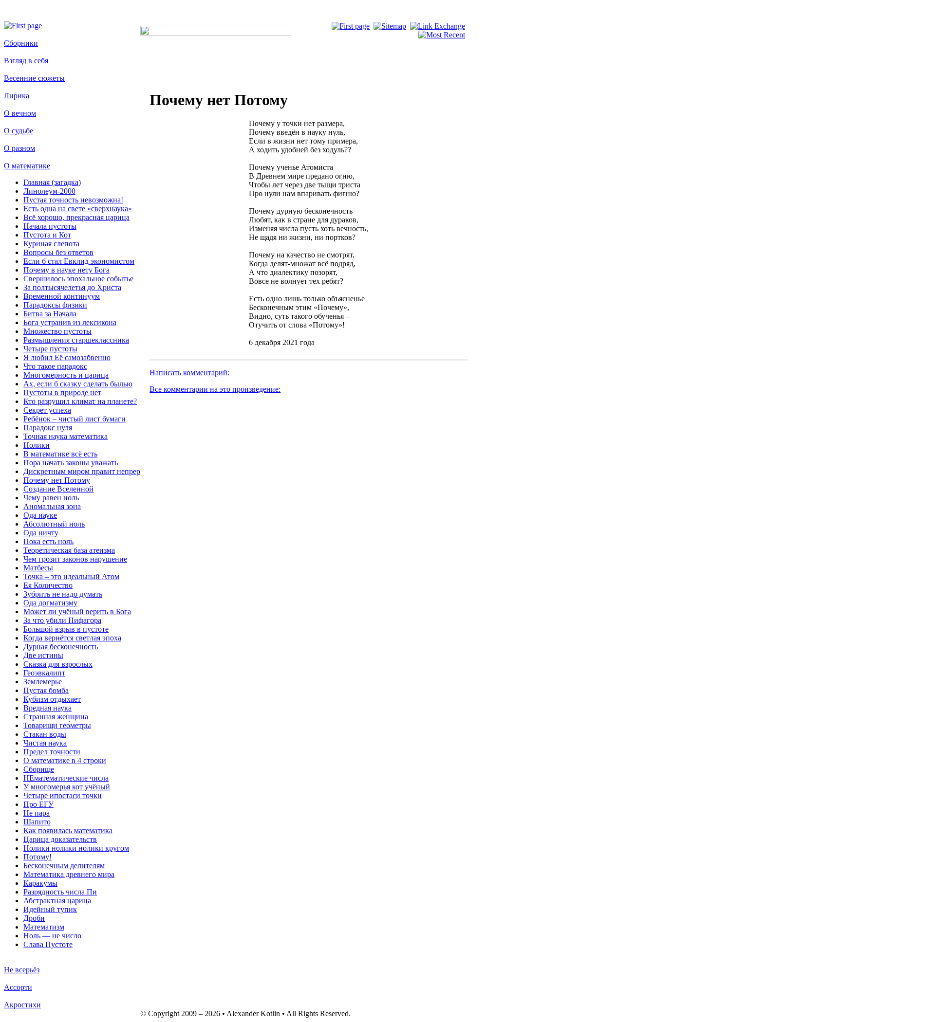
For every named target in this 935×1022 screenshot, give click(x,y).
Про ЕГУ (38, 804)
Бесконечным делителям (64, 865)
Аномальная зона (52, 506)
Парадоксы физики (55, 305)
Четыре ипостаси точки (62, 795)
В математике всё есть (60, 454)
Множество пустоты (57, 331)
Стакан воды (44, 734)
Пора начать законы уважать (70, 462)
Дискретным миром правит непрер (81, 471)
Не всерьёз (21, 970)
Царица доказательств (60, 839)
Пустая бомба (46, 690)
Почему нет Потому (56, 480)
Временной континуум (61, 296)
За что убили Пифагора (62, 620)
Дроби (34, 918)
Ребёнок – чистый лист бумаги (74, 419)
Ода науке (40, 515)
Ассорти (18, 987)
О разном (19, 148)
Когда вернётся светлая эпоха (72, 638)
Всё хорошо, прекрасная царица (76, 217)
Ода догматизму (50, 603)
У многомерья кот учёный (66, 787)
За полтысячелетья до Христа (72, 287)
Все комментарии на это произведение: (215, 389)
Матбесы (38, 568)
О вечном (20, 113)
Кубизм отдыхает (52, 699)
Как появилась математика (67, 830)
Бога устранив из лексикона (69, 322)
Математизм (43, 927)
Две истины (43, 655)
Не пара (36, 813)
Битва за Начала (49, 314)
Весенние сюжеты (34, 78)
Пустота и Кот (47, 235)
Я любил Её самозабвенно (67, 357)
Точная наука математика (65, 436)
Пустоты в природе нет (62, 392)
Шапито (37, 822)
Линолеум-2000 (49, 191)
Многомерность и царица (66, 375)
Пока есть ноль (48, 541)
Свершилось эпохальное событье (78, 278)
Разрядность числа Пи (60, 892)
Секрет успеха (47, 410)
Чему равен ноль (51, 497)
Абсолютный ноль (54, 524)
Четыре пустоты (50, 349)
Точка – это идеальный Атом (71, 576)
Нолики (36, 445)
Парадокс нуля (47, 427)
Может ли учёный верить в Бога (77, 611)
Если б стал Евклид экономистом (78, 261)
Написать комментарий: (189, 372)
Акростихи (22, 1005)
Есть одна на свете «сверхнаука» (77, 208)
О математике (27, 166)
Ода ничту (40, 533)
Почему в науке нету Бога (66, 270)
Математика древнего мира (68, 874)
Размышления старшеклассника (76, 340)
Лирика (16, 95)
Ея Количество (48, 585)
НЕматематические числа (66, 778)
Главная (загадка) (52, 182)
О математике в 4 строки (64, 760)
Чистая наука (45, 743)
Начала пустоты (49, 226)
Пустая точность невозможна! (73, 200)
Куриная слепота (51, 243)
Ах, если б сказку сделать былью (77, 384)
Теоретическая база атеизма (69, 550)
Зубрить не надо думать (62, 594)
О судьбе (18, 131)
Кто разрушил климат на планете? (80, 401)
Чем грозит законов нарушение (75, 559)
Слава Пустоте (48, 944)
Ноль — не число (52, 935)
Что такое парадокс (55, 366)
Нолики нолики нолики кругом (76, 848)
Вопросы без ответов (58, 252)
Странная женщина (55, 716)
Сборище (38, 769)
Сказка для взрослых (58, 664)
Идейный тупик (50, 909)
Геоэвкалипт (44, 673)
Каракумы (40, 883)
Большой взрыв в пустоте (66, 629)
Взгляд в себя (26, 60)
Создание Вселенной (58, 489)
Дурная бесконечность (60, 646)
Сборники (21, 43)
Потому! (37, 857)
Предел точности (51, 752)
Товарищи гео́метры (57, 725)
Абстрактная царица (57, 900)
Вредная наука (47, 708)
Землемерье (42, 681)
